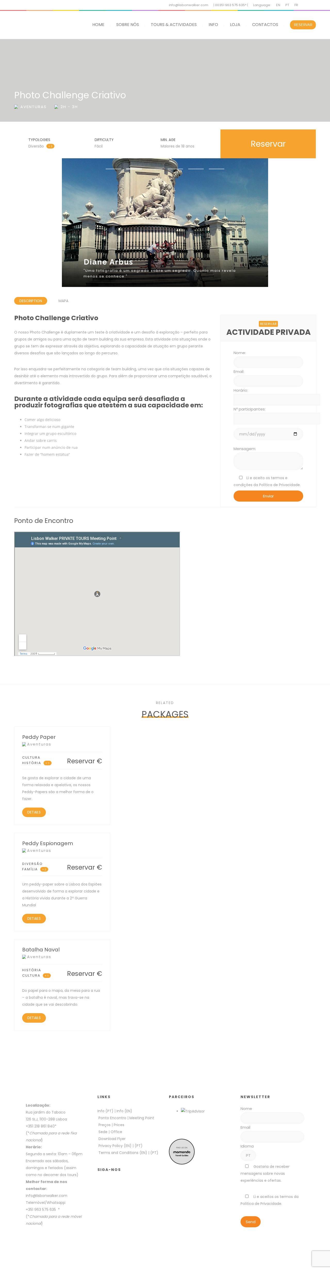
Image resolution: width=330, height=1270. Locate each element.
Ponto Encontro (112, 1117)
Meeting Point (141, 1117)
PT (287, 5)
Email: (239, 371)
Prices (119, 1124)
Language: (262, 5)
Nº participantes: (250, 409)
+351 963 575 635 (42, 1209)
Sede (103, 1131)
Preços (104, 1124)
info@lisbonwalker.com (188, 5)
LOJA (235, 25)
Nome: (240, 352)
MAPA (63, 300)
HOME (98, 25)
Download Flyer (112, 1138)
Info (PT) (105, 1111)
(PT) (139, 1145)
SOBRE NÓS (127, 25)
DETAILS (34, 812)
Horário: (241, 390)
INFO (213, 25)
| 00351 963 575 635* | (230, 5)
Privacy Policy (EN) (114, 1145)
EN (278, 5)
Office (116, 1131)
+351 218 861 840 (40, 1126)
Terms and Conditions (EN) (123, 1152)
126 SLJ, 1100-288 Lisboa (46, 1119)
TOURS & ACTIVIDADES (174, 25)
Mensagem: (245, 448)
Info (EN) (124, 1111)
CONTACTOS (265, 25)
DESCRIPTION (30, 300)
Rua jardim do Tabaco (45, 1112)
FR (296, 5)
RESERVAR (303, 25)
